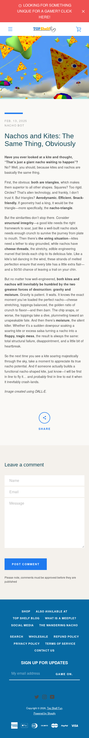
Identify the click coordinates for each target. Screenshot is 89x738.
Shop (26, 611)
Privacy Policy (27, 643)
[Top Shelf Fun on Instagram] (44, 696)
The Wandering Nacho (58, 625)
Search (16, 636)
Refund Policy (66, 636)
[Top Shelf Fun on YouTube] (52, 696)
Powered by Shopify (45, 713)
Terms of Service (60, 643)
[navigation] (10, 29)
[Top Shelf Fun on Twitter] (36, 696)
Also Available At (51, 611)
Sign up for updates (44, 663)
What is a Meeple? (60, 618)
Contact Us (44, 650)
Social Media (22, 625)
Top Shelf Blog (26, 618)
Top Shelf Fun (54, 708)
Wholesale (38, 636)
